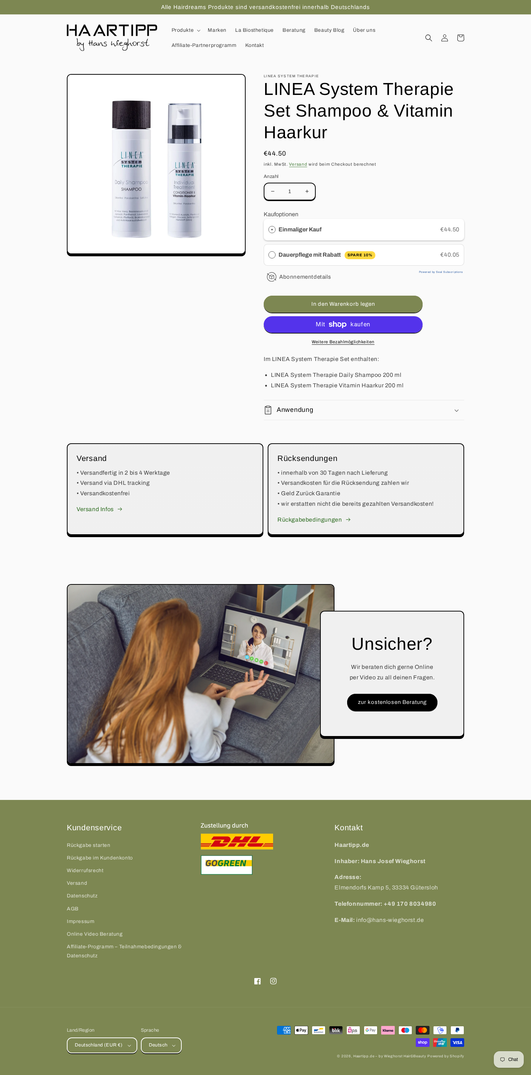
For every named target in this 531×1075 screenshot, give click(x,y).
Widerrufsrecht (85, 870)
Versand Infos (95, 509)
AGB (73, 908)
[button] (185, 30)
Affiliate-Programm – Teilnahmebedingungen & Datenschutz (124, 951)
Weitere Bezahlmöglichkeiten (343, 341)
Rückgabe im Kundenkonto (100, 858)
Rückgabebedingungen (309, 520)
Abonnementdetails (305, 277)
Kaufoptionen (281, 214)
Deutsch (158, 1045)
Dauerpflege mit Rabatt (325, 255)
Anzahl (271, 176)
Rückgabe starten (89, 845)
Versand (298, 164)
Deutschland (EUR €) (99, 1045)
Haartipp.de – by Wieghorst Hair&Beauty (389, 1056)
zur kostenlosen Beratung (392, 702)
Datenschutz (82, 895)
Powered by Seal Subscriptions (441, 272)
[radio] (272, 229)
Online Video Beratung (95, 934)
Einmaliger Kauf (300, 229)
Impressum (80, 921)
